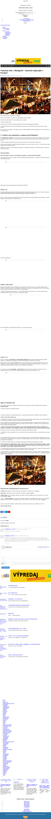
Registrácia (7, 35)
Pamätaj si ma (24, 15)
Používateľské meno (21, 12)
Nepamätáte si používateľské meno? (27, 19)
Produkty (5, 36)
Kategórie (7, 31)
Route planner (27, 803)
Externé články (27, 809)
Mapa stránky (26, 810)
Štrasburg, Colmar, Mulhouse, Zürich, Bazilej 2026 (5, 785)
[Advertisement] (25, 48)
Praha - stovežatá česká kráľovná (15, 654)
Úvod (4, 27)
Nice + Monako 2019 (12, 592)
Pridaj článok (25, 5)
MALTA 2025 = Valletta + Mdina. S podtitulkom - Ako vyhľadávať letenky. (24, 644)
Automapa (7, 29)
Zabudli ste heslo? (26, 20)
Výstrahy (5, 38)
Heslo (21, 13)
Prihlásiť (25, 16)
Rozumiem (25, 816)
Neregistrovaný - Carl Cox (10, 529)
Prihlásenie (7, 33)
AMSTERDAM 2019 (12, 585)
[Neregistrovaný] (2, 530)
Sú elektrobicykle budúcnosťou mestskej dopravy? (19, 605)
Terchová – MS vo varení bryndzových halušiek (18, 635)
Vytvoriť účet (26, 18)
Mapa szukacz (27, 804)
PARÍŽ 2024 (11, 613)
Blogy (4, 30)
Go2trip (6, 520)
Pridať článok (8, 32)
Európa (8, 75)
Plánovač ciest (6, 28)
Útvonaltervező (27, 805)
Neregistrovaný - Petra (9, 535)
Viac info (25, 817)
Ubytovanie (5, 37)
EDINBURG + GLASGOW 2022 (15, 599)
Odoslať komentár (5, 567)
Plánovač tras (26, 802)
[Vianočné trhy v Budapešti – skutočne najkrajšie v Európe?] (25, 95)
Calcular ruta (26, 806)
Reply (8, 543)
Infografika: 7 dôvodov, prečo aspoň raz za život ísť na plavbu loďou (22, 619)
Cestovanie (4, 75)
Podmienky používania (26, 811)
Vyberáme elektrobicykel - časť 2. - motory (17, 628)
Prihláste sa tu (47, 547)
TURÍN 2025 (16, 782)
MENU (25, 22)
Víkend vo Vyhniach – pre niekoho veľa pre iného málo (32, 785)
